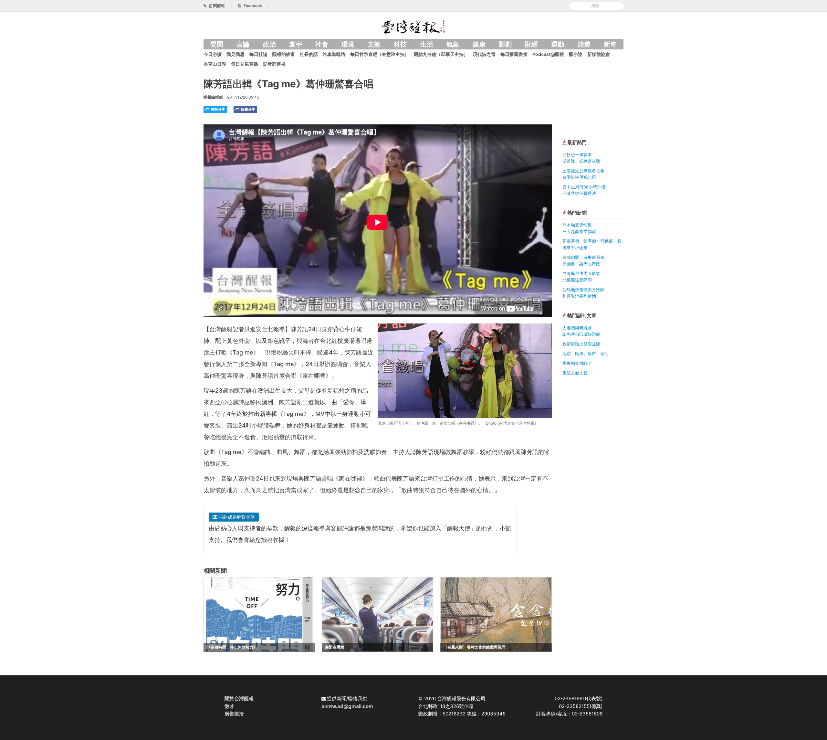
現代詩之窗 (484, 54)
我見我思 (235, 54)
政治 (269, 44)
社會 (321, 44)
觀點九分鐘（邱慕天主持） (441, 54)
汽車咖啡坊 (334, 54)
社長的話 (309, 54)
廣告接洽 (234, 714)
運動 (557, 44)
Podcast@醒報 (548, 54)
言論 (242, 44)
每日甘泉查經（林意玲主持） (379, 54)
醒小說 (575, 54)
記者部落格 (274, 64)
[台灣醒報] (413, 25)
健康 (479, 44)
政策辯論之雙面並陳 (581, 343)
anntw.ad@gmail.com (347, 706)
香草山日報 (215, 64)
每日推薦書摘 (514, 54)
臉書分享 (247, 109)
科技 (400, 44)
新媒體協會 (598, 54)
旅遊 (584, 44)
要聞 (216, 44)
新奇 (610, 44)
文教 (374, 44)
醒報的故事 (283, 54)
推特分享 (217, 109)
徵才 (229, 706)
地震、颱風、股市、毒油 (585, 353)
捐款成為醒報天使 (236, 517)
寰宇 (295, 44)
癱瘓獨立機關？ (577, 363)
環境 (347, 44)
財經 (531, 44)
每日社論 (258, 54)
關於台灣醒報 (239, 698)
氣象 (452, 44)
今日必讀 (213, 54)
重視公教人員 (575, 372)
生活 (426, 44)
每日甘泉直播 (244, 64)
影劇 (505, 44)
